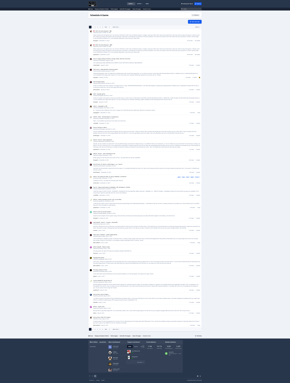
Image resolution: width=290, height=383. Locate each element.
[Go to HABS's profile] (91, 177)
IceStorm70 (116, 369)
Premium (101, 248)
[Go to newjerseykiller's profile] (91, 212)
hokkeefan (116, 363)
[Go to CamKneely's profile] (91, 270)
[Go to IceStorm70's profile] (110, 370)
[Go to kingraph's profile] (91, 94)
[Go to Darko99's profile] (91, 295)
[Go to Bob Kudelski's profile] (91, 70)
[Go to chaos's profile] (91, 31)
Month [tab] (136, 346)
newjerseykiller (102, 213)
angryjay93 (96, 112)
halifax (100, 155)
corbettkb (101, 118)
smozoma (115, 346)
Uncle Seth (96, 183)
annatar (101, 224)
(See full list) (102, 342)
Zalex (94, 313)
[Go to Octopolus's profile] (129, 357)
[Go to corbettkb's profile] (91, 117)
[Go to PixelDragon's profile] (91, 128)
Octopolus (135, 357)
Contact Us (91, 380)
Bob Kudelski (102, 71)
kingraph (95, 40)
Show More (140, 362)
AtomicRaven (102, 83)
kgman (95, 276)
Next (106, 27)
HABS (100, 178)
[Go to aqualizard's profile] (91, 140)
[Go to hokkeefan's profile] (110, 364)
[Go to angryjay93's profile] (91, 258)
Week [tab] (129, 346)
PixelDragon (102, 129)
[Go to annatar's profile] (91, 223)
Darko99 (101, 296)
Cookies (98, 380)
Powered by (194, 380)
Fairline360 (93, 346)
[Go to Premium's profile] (91, 247)
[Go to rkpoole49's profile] (166, 353)
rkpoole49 (171, 352)
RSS (103, 380)
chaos (100, 32)
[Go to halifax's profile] (91, 154)
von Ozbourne (136, 351)
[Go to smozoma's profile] (110, 347)
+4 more (196, 177)
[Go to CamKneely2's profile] (91, 59)
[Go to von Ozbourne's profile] (129, 351)
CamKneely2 (102, 60)
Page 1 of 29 (115, 27)
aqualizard (96, 54)
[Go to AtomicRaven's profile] (91, 82)
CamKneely (101, 271)
